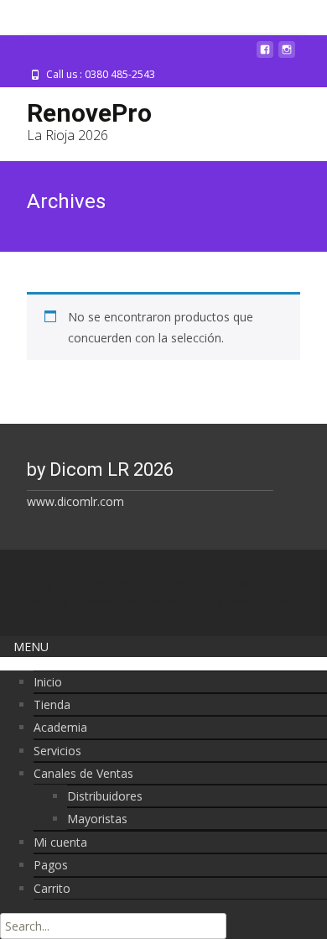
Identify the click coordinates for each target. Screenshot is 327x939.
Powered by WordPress (84, 601)
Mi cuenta (60, 842)
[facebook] (265, 56)
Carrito (52, 888)
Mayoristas (97, 819)
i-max (196, 601)
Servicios (57, 751)
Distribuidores (105, 796)
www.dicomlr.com (75, 501)
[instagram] (286, 56)
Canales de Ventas (83, 773)
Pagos (51, 865)
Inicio (48, 682)
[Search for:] (113, 926)
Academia (60, 727)
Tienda (52, 704)
